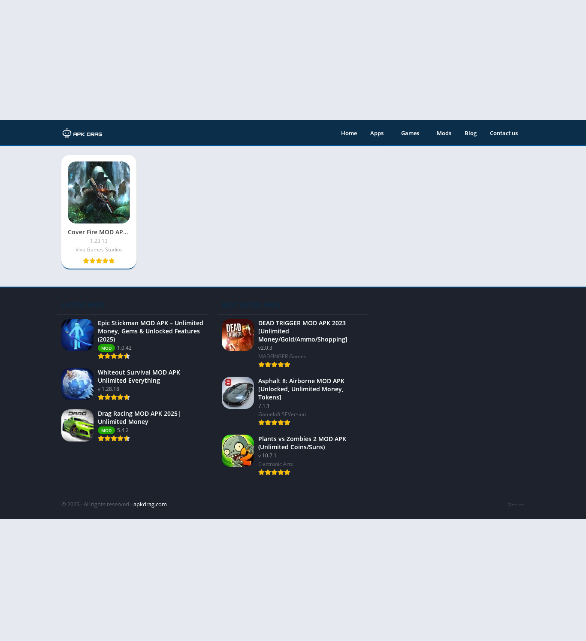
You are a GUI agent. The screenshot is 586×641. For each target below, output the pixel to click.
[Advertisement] (257, 60)
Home (349, 133)
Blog (471, 133)
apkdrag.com (150, 504)
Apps (377, 133)
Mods (444, 133)
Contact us (504, 133)
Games (410, 133)
